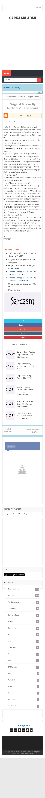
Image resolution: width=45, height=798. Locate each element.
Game (10, 693)
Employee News (14, 589)
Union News (12, 647)
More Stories (14, 290)
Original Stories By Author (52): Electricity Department (22, 279)
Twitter (22, 321)
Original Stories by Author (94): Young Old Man (26, 366)
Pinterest (23, 337)
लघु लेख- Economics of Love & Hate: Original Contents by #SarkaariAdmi (25, 391)
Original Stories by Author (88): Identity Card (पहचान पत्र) (24, 415)
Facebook (22, 325)
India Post (11, 699)
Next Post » (35, 432)
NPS (9, 660)
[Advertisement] (22, 45)
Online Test (12, 608)
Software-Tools (13, 615)
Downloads (12, 628)
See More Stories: (11, 249)
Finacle (10, 634)
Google (23, 329)
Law (9, 641)
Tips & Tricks (12, 706)
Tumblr (22, 333)
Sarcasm (38, 8)
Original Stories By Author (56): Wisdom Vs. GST (22, 254)
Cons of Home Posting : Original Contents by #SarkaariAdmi (26, 354)
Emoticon (11, 447)
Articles (10, 621)
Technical (11, 680)
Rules (10, 686)
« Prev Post (8, 431)
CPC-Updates (13, 667)
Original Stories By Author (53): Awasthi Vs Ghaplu (22, 273)
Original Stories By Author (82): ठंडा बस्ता (24, 376)
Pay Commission (14, 602)
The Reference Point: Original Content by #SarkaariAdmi (25, 404)
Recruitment (12, 654)
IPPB (9, 673)
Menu (6, 73)
